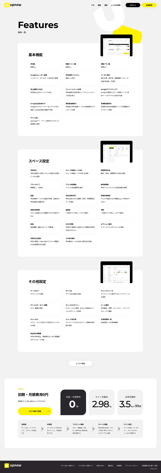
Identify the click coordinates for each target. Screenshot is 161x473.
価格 (105, 5)
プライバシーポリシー (131, 466)
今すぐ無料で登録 (35, 411)
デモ (92, 5)
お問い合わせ (100, 466)
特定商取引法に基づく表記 (149, 466)
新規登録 (149, 5)
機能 (99, 5)
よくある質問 (115, 5)
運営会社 (110, 466)
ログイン (133, 5)
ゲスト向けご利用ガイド (86, 466)
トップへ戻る (80, 363)
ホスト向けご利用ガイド (68, 466)
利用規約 (119, 466)
